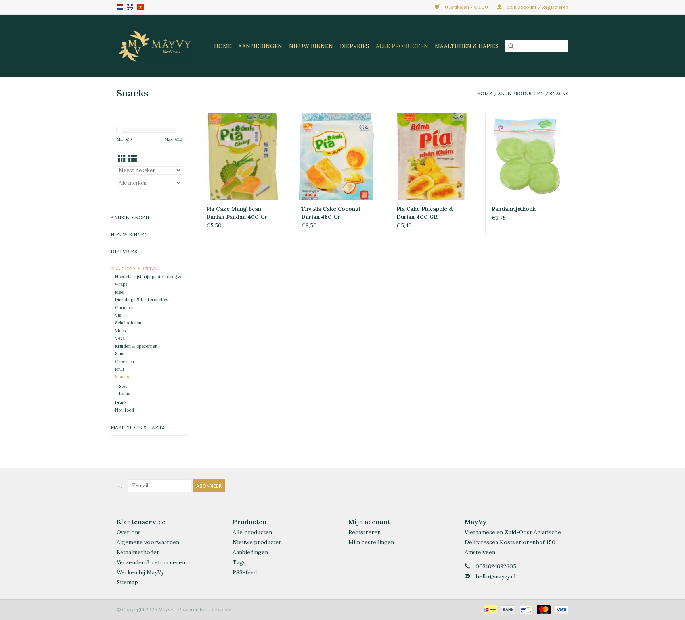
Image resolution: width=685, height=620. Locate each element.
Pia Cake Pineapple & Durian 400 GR (424, 212)
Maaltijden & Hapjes (467, 46)
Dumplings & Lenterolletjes (141, 299)
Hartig (124, 393)
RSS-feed (245, 572)
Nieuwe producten (257, 542)
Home (223, 46)
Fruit (119, 369)
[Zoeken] (511, 46)
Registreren (364, 532)
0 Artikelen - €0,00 (466, 7)
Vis (118, 315)
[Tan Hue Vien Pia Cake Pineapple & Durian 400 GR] (431, 156)
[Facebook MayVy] (547, 485)
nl (120, 7)
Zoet (123, 386)
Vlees (120, 330)
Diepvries (354, 46)
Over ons (129, 532)
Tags (239, 562)
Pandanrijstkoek (514, 208)
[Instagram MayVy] (562, 485)
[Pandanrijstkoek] (526, 156)
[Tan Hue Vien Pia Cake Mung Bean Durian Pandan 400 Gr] (241, 156)
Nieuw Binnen (311, 46)
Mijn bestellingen (371, 542)
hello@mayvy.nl (495, 576)
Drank (121, 402)
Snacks (558, 93)
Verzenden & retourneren (151, 562)
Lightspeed (219, 609)
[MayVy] (157, 46)
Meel (119, 292)
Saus (119, 353)
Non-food (124, 410)
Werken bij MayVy (140, 572)
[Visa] (560, 609)
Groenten (124, 361)
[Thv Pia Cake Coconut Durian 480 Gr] (336, 156)
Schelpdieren (128, 322)
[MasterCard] (543, 609)
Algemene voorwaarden (148, 542)
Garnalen (124, 307)
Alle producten (252, 532)
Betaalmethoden (138, 552)
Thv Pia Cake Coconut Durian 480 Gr (331, 212)
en (130, 7)
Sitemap (127, 582)
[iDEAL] (489, 609)
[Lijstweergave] (132, 159)
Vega (120, 338)
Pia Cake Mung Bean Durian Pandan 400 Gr (237, 212)
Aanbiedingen (260, 46)
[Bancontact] (525, 609)
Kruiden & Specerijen (136, 346)
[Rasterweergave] (122, 159)
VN (140, 7)
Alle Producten (402, 46)
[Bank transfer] (507, 609)
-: (119, 485)
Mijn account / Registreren (537, 7)
